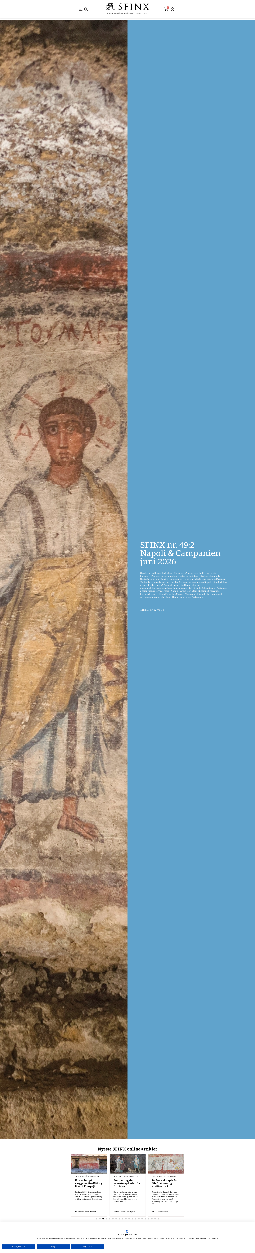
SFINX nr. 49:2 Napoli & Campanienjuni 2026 (180, 554)
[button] (86, 9)
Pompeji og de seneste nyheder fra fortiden (88, 1183)
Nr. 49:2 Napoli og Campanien (87, 1176)
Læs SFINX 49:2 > (152, 610)
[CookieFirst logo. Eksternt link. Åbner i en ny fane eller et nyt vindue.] (127, 1231)
